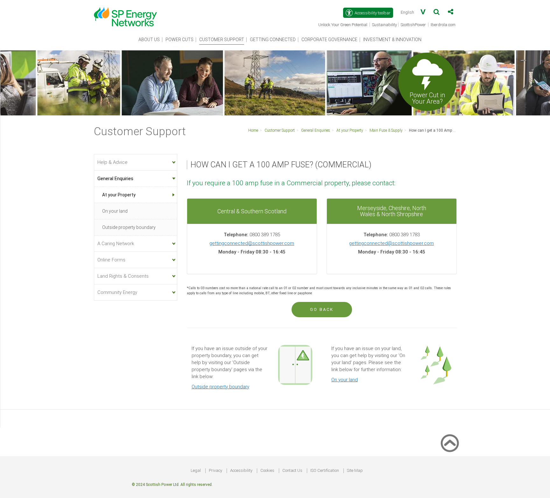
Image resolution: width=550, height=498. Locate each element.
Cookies (267, 470)
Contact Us (292, 470)
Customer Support (221, 39)
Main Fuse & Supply (386, 130)
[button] (436, 13)
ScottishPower (414, 25)
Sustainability (384, 24)
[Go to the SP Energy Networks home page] (129, 13)
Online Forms (111, 260)
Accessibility (241, 470)
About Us (149, 39)
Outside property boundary (220, 387)
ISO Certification (324, 470)
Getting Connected (273, 39)
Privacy (215, 470)
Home (253, 130)
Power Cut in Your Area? (427, 98)
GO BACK (322, 309)
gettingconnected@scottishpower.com (251, 243)
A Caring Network (115, 243)
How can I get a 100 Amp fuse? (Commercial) (448, 130)
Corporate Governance (329, 39)
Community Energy (117, 292)
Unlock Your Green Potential (343, 25)
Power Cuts (180, 39)
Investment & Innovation (392, 39)
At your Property (349, 130)
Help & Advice (112, 162)
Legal (196, 470)
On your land (344, 380)
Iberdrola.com (443, 25)
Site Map (355, 470)
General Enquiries (315, 130)
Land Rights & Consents (123, 276)
